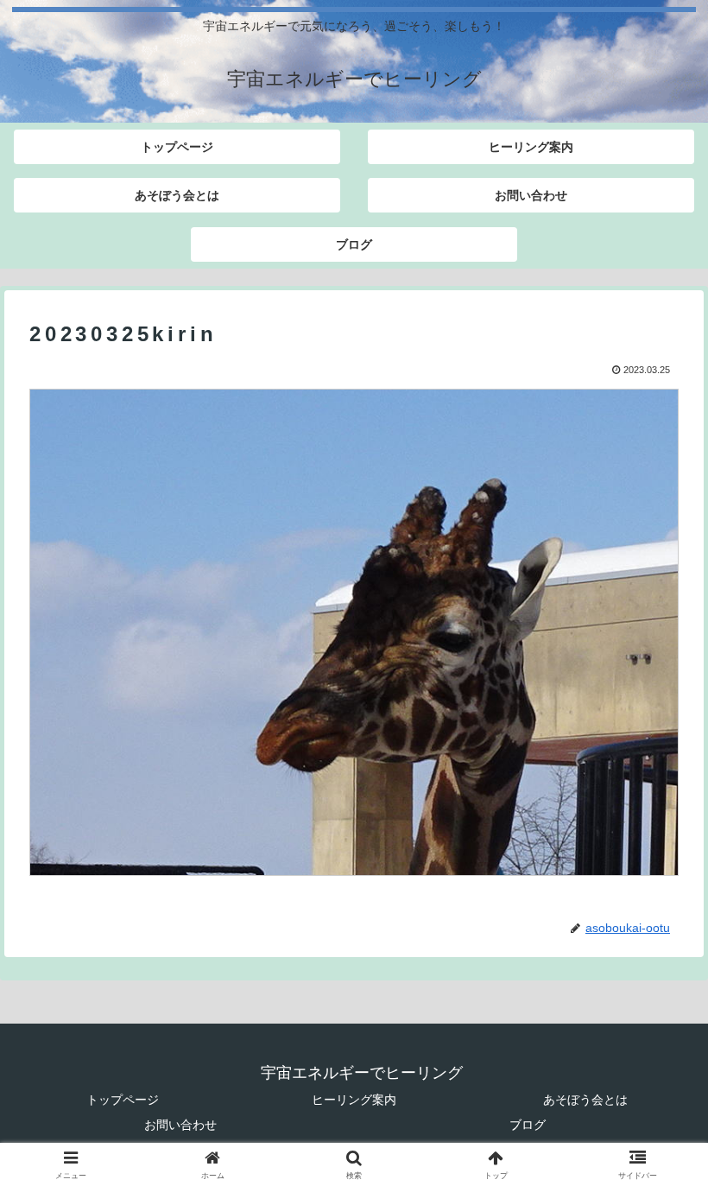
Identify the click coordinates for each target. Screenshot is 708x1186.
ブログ (527, 1125)
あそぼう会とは (585, 1100)
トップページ (122, 1100)
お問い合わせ (180, 1125)
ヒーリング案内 (354, 1100)
